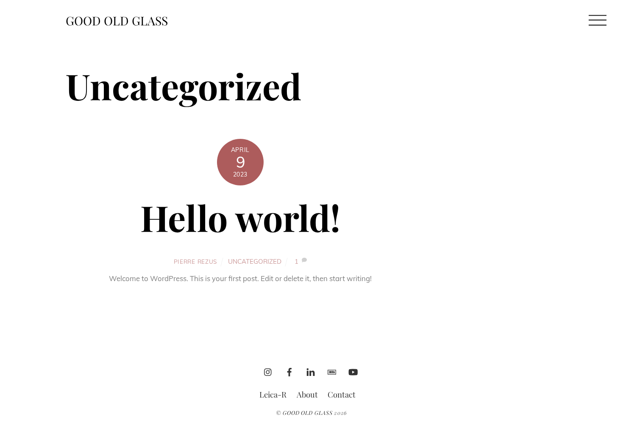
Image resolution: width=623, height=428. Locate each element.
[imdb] (331, 369)
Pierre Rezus (195, 261)
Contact (342, 394)
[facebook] (289, 369)
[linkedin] (310, 369)
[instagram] (268, 369)
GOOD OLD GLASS (307, 412)
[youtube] (353, 369)
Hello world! (240, 217)
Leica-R (272, 394)
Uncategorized (254, 261)
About (307, 394)
